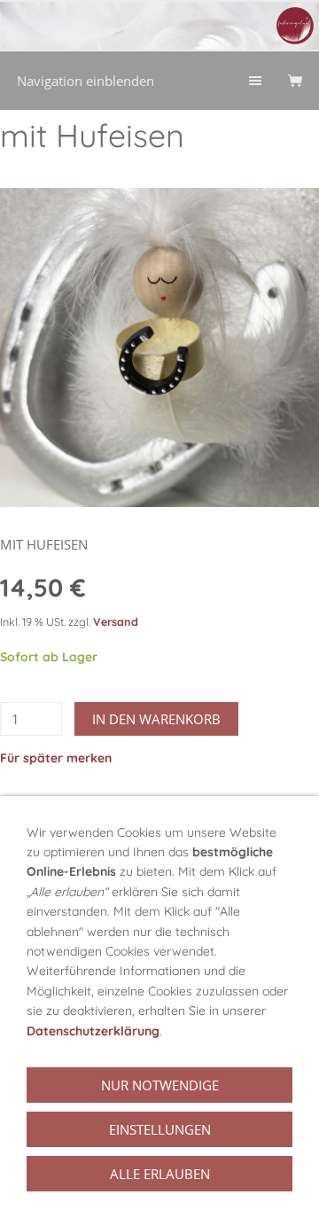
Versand (115, 621)
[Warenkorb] (295, 81)
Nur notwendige (160, 1085)
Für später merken (56, 758)
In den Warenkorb (156, 719)
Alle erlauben (160, 1174)
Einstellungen (160, 1129)
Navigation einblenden (85, 81)
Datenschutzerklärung (93, 1031)
